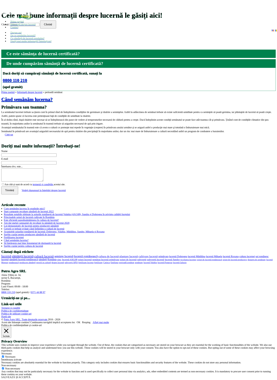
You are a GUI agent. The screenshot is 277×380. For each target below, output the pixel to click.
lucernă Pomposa (165, 262)
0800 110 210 (15, 80)
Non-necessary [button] (8, 365)
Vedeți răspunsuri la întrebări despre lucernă (44, 190)
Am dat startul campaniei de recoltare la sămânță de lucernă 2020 (36, 223)
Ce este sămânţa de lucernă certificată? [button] (43, 53)
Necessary (10, 356)
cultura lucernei (247, 256)
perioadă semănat (126, 262)
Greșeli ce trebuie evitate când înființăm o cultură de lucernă (34, 228)
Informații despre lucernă (29, 92)
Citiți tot (9, 134)
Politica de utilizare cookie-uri (16, 313)
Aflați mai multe (101, 322)
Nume (4, 151)
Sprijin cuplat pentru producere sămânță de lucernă (29, 234)
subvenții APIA (71, 262)
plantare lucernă (128, 256)
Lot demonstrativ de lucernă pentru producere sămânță (31, 225)
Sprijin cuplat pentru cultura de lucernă (23, 246)
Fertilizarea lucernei (14, 237)
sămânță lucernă (23, 256)
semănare (139, 262)
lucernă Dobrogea (178, 256)
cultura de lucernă (108, 256)
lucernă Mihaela (214, 256)
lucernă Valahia (150, 262)
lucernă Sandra (172, 259)
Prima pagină (8, 92)
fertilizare (98, 262)
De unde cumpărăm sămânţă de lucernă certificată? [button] (54, 63)
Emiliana (114, 262)
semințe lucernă (63, 256)
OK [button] (78, 322)
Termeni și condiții (10, 308)
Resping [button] (86, 322)
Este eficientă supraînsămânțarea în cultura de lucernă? (31, 220)
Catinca (106, 262)
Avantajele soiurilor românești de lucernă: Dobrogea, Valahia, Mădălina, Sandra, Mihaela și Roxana (54, 231)
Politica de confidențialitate (15, 310)
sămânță (43, 259)
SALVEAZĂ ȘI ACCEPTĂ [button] (15, 377)
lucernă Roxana (231, 256)
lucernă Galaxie (180, 262)
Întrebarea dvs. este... (12, 166)
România (52, 259)
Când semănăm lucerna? (27, 99)
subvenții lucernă (155, 259)
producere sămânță (27, 262)
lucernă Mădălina (196, 256)
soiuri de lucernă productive (235, 260)
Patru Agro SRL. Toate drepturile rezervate (26, 319)
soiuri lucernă (85, 259)
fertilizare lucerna (86, 262)
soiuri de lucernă (128, 259)
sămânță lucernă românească (23, 259)
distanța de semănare (257, 260)
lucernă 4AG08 (69, 259)
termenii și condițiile (43, 184)
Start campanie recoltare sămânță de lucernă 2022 (29, 211)
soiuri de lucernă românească (209, 260)
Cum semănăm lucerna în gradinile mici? (24, 208)
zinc (59, 259)
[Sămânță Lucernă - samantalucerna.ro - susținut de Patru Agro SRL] (19, 18)
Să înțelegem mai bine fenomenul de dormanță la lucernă (32, 243)
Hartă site (6, 316)
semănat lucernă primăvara (105, 259)
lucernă (6, 256)
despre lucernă (57, 262)
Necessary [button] (6, 353)
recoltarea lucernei (188, 260)
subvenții (141, 259)
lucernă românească (86, 256)
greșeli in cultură (43, 262)
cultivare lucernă (148, 256)
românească (14, 262)
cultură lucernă (44, 256)
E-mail (4, 158)
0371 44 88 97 (38, 292)
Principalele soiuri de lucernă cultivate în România (29, 217)
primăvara (163, 256)
